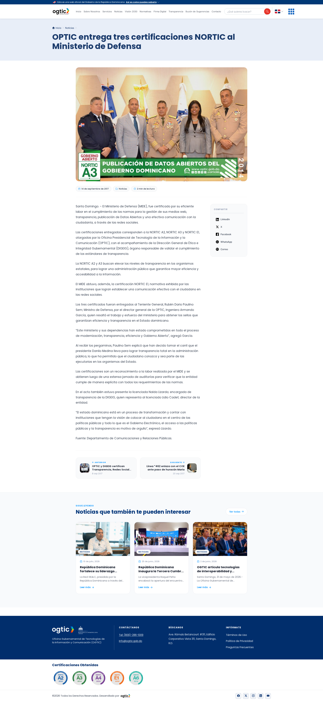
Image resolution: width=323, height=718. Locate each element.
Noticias (118, 11)
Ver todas (234, 511)
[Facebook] (238, 696)
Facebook (226, 234)
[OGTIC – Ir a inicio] (61, 11)
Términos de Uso (236, 635)
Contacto (216, 11)
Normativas (145, 11)
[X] (246, 696)
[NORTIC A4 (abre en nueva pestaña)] (98, 678)
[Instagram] (253, 696)
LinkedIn (225, 219)
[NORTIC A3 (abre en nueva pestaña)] (79, 678)
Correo (224, 249)
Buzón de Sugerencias (197, 11)
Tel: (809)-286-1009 (131, 635)
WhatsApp (226, 242)
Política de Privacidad (239, 641)
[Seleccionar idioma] (279, 11)
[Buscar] (267, 11)
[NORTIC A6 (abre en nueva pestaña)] (136, 678)
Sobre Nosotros (92, 11)
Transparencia (176, 11)
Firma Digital (160, 11)
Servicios (107, 11)
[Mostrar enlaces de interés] (291, 11)
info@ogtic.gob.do (130, 641)
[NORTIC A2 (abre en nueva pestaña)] (60, 678)
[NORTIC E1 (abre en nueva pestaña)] (117, 678)
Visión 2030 (131, 11)
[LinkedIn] (260, 696)
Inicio (78, 11)
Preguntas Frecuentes (240, 647)
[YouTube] (268, 696)
